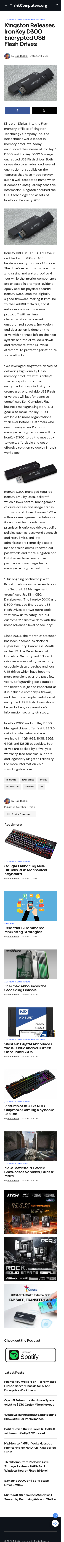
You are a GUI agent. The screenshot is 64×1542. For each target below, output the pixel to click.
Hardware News (22, 20)
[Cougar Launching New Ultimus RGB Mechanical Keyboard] (30, 844)
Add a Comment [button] (22, 814)
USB (41, 787)
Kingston (29, 787)
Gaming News (21, 1164)
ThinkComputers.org (28, 5)
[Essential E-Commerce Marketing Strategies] (30, 906)
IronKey (43, 780)
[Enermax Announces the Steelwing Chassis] (30, 964)
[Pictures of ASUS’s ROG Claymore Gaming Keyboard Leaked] (30, 1084)
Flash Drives (28, 780)
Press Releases (38, 20)
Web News (10, 924)
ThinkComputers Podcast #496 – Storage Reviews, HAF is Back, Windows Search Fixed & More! (27, 1466)
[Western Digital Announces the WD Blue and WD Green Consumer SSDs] (30, 1022)
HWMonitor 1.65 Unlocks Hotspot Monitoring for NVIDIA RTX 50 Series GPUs (30, 1448)
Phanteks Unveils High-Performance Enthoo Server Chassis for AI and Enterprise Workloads (30, 1386)
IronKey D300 (12, 787)
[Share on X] (44, 110)
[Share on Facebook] (17, 110)
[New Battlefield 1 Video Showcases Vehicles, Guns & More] (30, 1146)
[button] (6, 5)
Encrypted (11, 780)
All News (10, 20)
